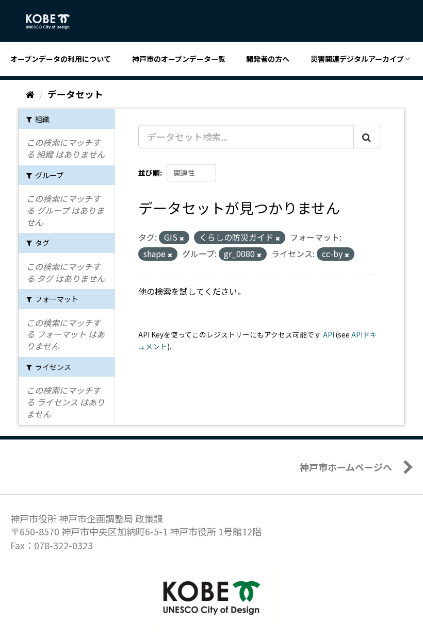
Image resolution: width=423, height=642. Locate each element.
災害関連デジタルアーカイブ (357, 59)
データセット (75, 93)
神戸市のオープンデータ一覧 (178, 59)
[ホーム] (30, 93)
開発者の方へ (267, 59)
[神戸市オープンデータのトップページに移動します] (53, 21)
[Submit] (367, 136)
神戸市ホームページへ (346, 467)
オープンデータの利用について (60, 59)
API (328, 334)
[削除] (182, 238)
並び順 (149, 172)
